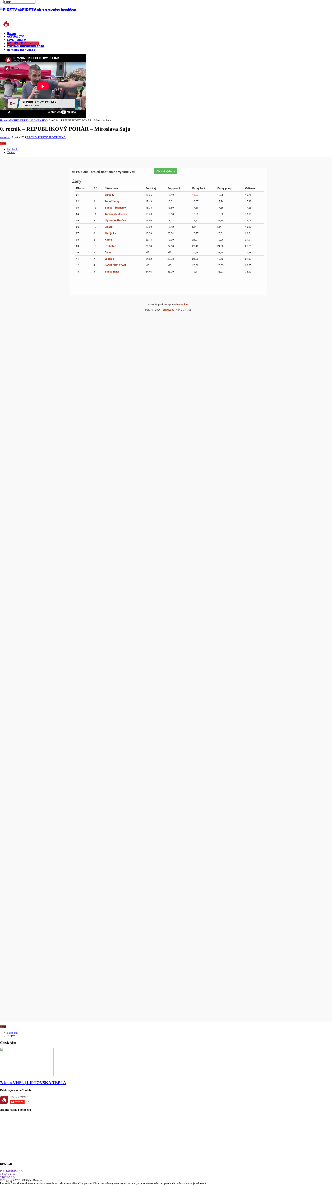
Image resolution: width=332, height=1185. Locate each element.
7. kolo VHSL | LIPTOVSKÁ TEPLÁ (33, 1082)
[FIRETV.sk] (17, 27)
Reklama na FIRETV (21, 49)
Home (3, 120)
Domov (11, 33)
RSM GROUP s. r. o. (11, 1170)
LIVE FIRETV (16, 40)
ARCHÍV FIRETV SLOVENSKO (27, 120)
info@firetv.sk (7, 1174)
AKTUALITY (15, 36)
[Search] (1, 2)
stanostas (5, 137)
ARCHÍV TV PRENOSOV (23, 43)
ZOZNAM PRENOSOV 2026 (25, 46)
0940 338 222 (7, 1177)
